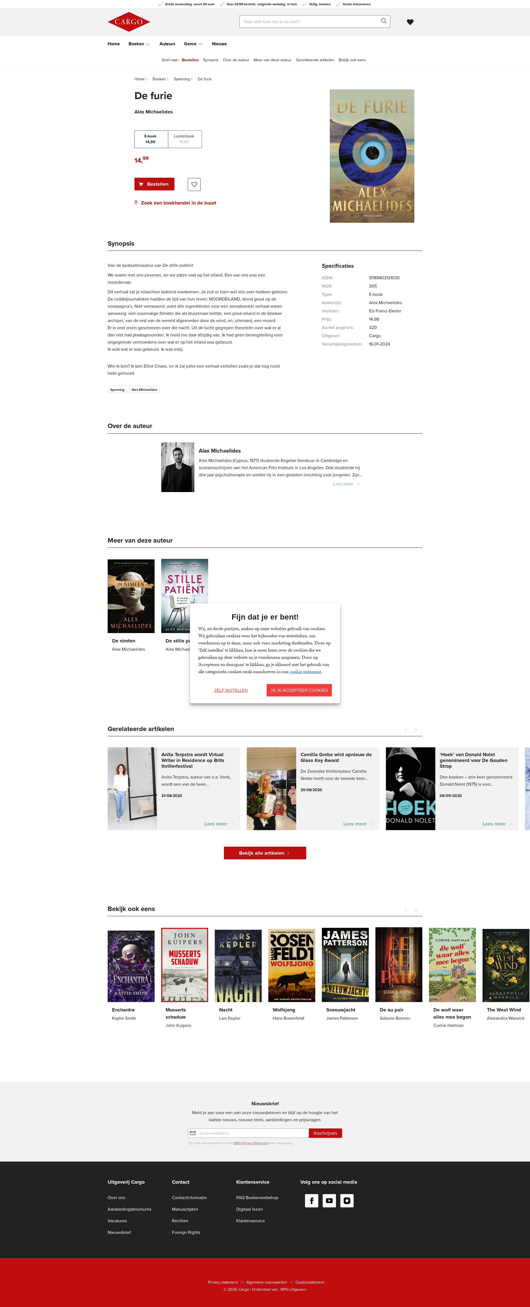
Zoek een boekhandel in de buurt (178, 202)
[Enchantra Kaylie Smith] (131, 975)
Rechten (180, 1221)
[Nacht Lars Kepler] (238, 975)
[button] (415, 730)
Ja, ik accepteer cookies (299, 690)
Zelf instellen (231, 690)
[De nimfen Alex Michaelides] (131, 606)
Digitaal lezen (249, 1209)
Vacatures (117, 1221)
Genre (190, 44)
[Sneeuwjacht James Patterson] (345, 975)
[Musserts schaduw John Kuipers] (184, 978)
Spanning (117, 389)
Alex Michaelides (144, 389)
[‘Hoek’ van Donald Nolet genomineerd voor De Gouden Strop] (452, 788)
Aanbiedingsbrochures (129, 1209)
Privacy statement (223, 1282)
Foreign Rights (186, 1232)
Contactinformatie (189, 1197)
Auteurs (167, 44)
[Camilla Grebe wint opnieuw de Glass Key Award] (313, 788)
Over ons (116, 1197)
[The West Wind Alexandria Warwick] (506, 975)
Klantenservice (250, 1221)
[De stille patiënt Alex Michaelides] (184, 606)
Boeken (136, 44)
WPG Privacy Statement (251, 1143)
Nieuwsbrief (119, 1232)
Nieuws (219, 44)
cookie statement (305, 671)
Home (114, 44)
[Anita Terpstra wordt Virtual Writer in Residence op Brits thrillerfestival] (174, 788)
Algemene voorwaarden (266, 1282)
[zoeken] (385, 21)
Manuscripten (185, 1209)
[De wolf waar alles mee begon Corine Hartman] (452, 978)
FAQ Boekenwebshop (257, 1197)
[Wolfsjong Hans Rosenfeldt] (291, 975)
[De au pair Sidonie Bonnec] (398, 975)
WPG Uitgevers (293, 1289)
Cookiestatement (309, 1282)
